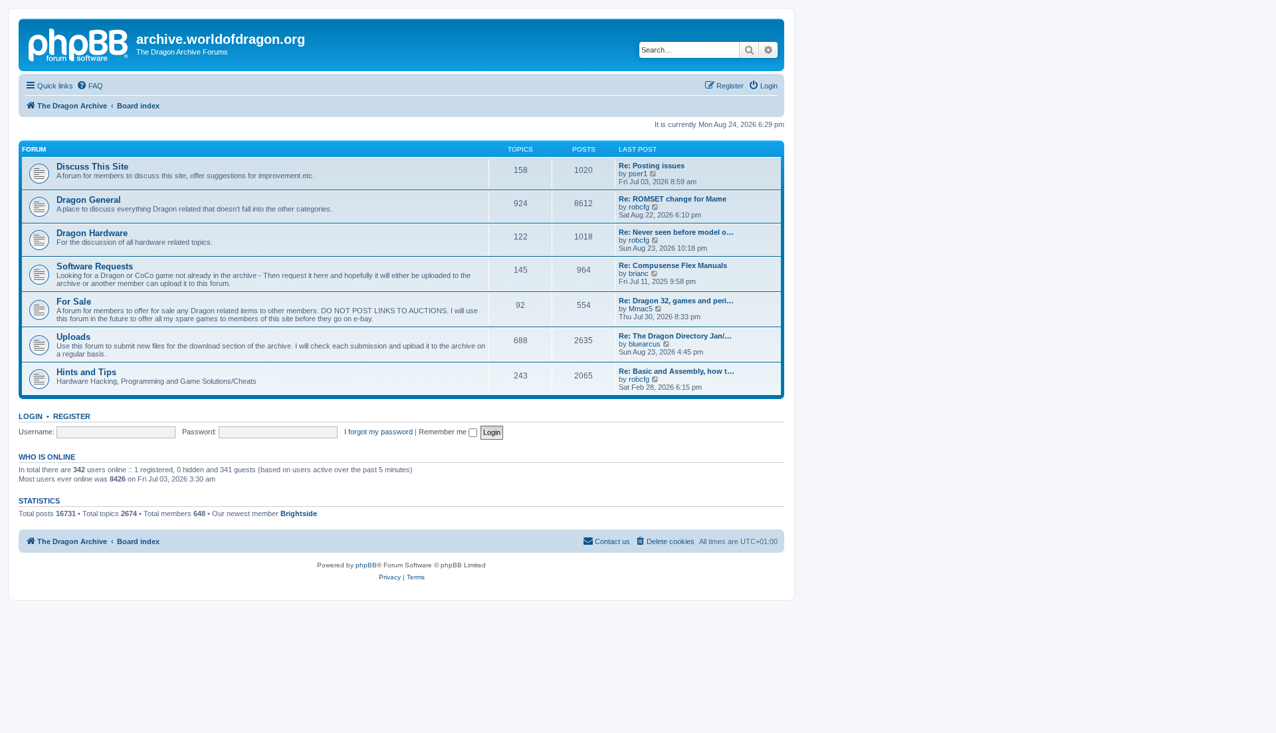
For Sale (73, 302)
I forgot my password (378, 432)
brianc (639, 273)
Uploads (73, 337)
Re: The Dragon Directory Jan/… (675, 336)
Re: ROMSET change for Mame (672, 199)
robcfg (639, 207)
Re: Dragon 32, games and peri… (676, 301)
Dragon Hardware (92, 233)
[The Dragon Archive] (79, 43)
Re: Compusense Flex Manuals (673, 265)
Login (31, 416)
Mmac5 (641, 309)
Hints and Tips (86, 372)
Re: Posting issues (652, 166)
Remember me (444, 432)
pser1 (638, 174)
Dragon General (88, 200)
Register (71, 416)
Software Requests (94, 266)
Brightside (298, 513)
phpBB (366, 565)
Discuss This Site (92, 167)
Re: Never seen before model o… (676, 232)
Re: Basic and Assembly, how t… (676, 371)
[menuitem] (89, 86)
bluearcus (645, 344)
